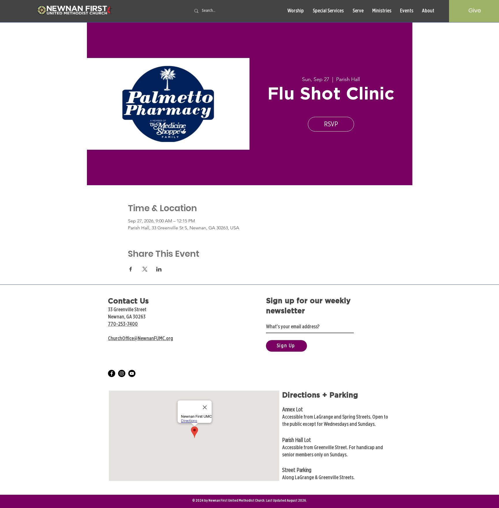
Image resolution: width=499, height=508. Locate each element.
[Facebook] (111, 373)
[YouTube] (131, 373)
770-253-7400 (123, 324)
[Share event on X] (145, 269)
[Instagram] (121, 373)
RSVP (331, 124)
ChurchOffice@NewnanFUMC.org (140, 338)
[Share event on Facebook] (130, 269)
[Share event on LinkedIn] (159, 269)
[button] (295, 11)
